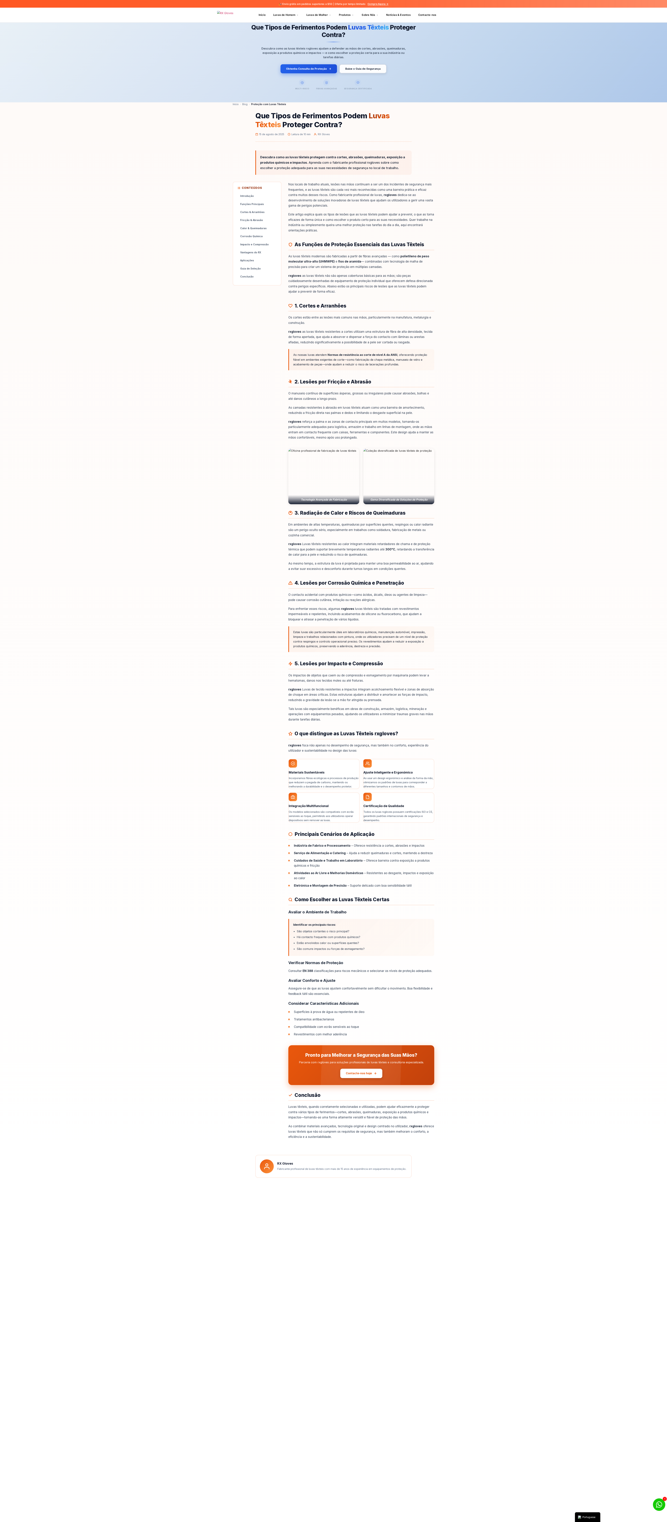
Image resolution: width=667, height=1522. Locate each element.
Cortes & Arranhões (252, 212)
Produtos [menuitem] (345, 15)
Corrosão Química (251, 236)
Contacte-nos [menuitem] (427, 15)
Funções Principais (252, 204)
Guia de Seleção (250, 268)
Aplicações (247, 260)
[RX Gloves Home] (231, 15)
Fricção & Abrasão (251, 220)
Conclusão (247, 276)
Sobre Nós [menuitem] (368, 15)
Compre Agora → (378, 3)
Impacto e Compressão (254, 244)
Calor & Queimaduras (253, 228)
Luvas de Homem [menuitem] (284, 15)
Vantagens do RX (250, 252)
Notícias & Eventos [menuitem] (398, 15)
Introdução (247, 195)
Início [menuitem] (262, 15)
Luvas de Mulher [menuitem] (317, 15)
